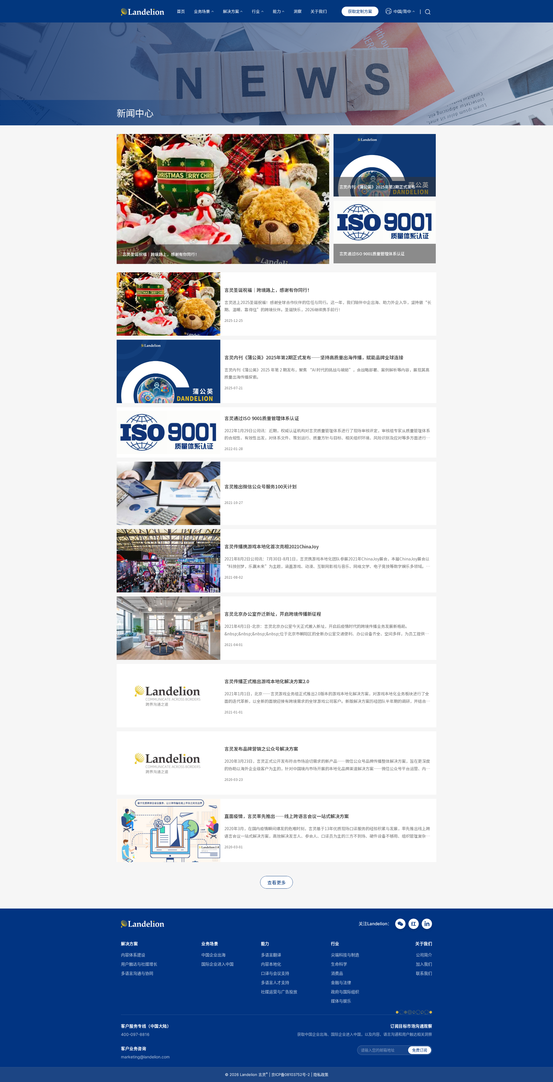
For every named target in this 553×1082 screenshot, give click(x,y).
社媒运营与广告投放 (279, 991)
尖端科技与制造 (345, 954)
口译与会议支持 (275, 973)
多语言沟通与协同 (137, 973)
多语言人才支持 (275, 982)
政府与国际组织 (345, 991)
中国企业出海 (213, 954)
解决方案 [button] (231, 11)
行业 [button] (256, 11)
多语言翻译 (271, 954)
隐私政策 (320, 1074)
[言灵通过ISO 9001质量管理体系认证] (385, 221)
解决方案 (129, 943)
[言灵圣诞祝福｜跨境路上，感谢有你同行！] (223, 221)
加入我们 (424, 964)
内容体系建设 (133, 954)
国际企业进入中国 (217, 964)
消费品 (337, 973)
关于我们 (318, 11)
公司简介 (424, 954)
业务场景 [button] (202, 11)
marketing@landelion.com (145, 1056)
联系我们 (424, 973)
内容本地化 (271, 964)
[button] (400, 11)
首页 (181, 11)
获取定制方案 (360, 11)
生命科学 (339, 964)
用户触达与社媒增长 (139, 964)
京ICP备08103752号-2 (290, 1074)
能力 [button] (277, 11)
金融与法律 (341, 982)
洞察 (297, 11)
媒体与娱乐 (341, 1000)
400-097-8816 (135, 1034)
